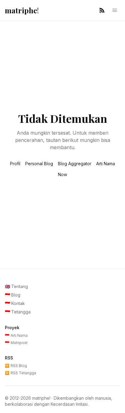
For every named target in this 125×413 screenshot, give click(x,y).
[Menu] (114, 10)
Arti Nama (105, 163)
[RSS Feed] (102, 10)
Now (62, 174)
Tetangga (18, 311)
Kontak (15, 303)
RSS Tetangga (20, 373)
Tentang (16, 286)
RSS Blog (16, 365)
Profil (15, 163)
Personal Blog (39, 163)
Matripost (16, 342)
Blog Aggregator (74, 163)
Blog (12, 294)
